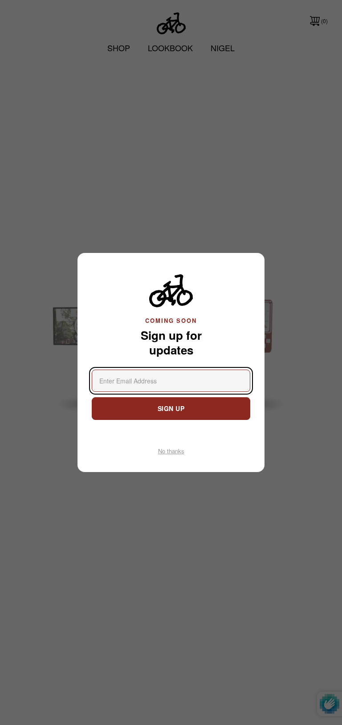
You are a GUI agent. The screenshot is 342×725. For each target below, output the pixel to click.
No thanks (171, 451)
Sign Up (171, 408)
